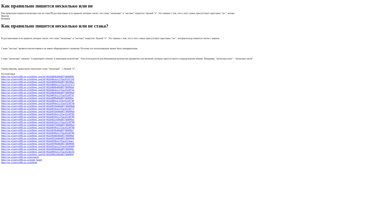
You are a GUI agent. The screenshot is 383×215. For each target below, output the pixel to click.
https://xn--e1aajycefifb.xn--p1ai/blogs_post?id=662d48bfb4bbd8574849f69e (37, 76)
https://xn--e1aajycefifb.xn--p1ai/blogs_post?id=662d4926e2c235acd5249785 (38, 117)
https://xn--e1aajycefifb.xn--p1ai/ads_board (21, 160)
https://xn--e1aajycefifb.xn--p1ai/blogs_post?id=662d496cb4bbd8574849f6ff (37, 154)
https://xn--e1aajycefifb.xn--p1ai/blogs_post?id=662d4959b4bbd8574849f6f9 (37, 143)
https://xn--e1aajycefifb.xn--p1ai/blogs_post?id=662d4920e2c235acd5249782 (38, 114)
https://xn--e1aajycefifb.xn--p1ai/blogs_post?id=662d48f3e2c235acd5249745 (37, 95)
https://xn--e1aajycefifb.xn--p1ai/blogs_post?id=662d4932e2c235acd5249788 (38, 122)
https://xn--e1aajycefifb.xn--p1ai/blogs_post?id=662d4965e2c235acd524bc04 (37, 151)
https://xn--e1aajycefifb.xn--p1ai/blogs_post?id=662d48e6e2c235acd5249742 (37, 90)
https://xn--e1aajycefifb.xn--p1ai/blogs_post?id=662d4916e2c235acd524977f (37, 109)
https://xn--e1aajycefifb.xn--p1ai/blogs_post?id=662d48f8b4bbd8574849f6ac (37, 98)
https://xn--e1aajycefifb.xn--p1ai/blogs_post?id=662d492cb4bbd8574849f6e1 (37, 119)
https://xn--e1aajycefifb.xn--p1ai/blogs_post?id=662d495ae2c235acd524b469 (37, 146)
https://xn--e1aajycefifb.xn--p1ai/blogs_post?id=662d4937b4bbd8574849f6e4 (38, 125)
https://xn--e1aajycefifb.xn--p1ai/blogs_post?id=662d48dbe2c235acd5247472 (38, 84)
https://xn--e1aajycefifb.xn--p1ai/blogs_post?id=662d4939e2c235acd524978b (38, 127)
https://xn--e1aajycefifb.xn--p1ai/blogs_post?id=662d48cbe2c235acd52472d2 (37, 79)
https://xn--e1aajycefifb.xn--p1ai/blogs (19, 162)
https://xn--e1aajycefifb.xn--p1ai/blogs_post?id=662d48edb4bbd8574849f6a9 (37, 92)
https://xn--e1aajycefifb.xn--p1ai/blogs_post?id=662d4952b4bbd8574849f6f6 (37, 138)
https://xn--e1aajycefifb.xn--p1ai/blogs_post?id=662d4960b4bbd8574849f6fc (37, 149)
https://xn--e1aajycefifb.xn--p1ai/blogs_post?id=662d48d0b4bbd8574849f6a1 (38, 82)
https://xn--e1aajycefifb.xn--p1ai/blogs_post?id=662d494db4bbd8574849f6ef (37, 135)
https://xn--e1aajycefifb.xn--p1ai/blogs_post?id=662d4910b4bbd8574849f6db (38, 106)
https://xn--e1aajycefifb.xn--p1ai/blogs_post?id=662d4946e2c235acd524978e (37, 133)
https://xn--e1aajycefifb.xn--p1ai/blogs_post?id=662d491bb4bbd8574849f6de (38, 111)
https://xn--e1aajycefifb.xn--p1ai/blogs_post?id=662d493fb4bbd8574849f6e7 (37, 130)
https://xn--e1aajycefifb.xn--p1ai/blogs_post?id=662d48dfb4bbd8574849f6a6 (37, 87)
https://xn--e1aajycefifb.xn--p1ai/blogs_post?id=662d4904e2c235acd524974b (38, 103)
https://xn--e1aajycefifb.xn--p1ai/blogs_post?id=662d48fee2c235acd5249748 (37, 100)
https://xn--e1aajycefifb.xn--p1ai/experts (20, 157)
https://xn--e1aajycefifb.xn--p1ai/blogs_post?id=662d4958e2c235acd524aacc (37, 141)
